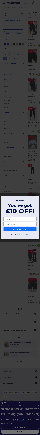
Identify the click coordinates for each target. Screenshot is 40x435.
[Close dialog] (37, 198)
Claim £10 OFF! (20, 229)
